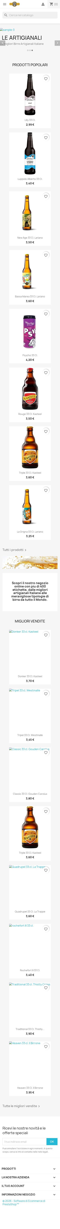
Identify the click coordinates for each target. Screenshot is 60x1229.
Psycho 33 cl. (30, 355)
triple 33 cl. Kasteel (30, 472)
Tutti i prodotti (15, 550)
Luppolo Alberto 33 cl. (30, 179)
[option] (30, 40)
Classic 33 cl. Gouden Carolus (30, 793)
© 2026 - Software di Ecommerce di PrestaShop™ (23, 1202)
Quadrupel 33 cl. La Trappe (30, 911)
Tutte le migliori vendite (21, 1106)
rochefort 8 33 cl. (30, 970)
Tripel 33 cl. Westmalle (30, 735)
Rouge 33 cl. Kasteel (30, 414)
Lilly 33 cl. (30, 120)
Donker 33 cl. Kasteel (30, 676)
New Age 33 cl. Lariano (30, 237)
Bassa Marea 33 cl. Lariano (30, 296)
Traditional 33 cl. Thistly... (30, 1029)
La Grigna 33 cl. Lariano (30, 531)
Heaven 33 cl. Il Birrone (30, 1087)
